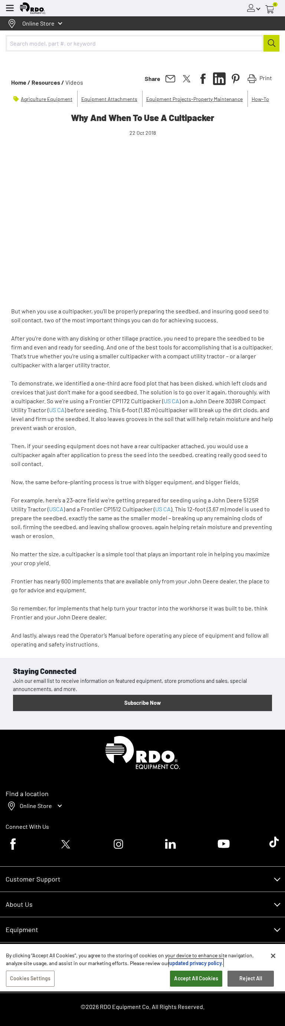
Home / (20, 82)
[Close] (273, 956)
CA (175, 400)
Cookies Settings (30, 978)
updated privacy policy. (196, 963)
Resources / (48, 82)
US (167, 400)
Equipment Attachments (109, 99)
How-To (260, 99)
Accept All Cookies (196, 978)
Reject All (250, 978)
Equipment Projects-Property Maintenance (194, 99)
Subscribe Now (142, 702)
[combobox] (142, 43)
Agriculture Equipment (46, 99)
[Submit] (271, 43)
